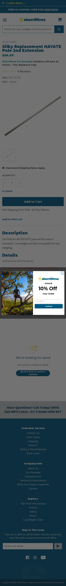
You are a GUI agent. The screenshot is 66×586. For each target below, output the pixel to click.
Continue (48, 306)
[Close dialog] (62, 273)
